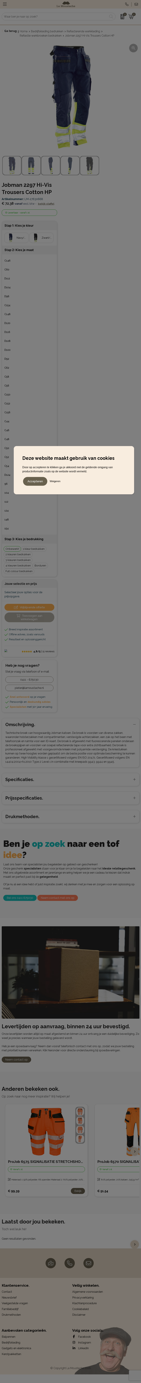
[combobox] (54, 17)
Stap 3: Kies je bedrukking (23, 539)
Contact (7, 1291)
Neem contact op (16, 1059)
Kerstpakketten (11, 1354)
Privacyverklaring (83, 1297)
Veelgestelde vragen (15, 1303)
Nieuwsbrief (9, 1297)
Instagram (84, 1342)
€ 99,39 (13, 1191)
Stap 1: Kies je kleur (19, 225)
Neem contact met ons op (57, 898)
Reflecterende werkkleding (83, 31)
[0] (121, 16)
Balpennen (8, 1336)
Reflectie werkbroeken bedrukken (41, 35)
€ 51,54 (102, 1191)
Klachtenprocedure (84, 1303)
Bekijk (78, 1191)
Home (24, 31)
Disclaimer (78, 1314)
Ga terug (10, 31)
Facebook (84, 1336)
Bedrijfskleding (11, 1342)
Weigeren (55, 481)
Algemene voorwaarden (87, 1291)
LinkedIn (83, 1348)
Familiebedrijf (10, 1309)
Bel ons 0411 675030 (20, 898)
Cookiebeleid (80, 1309)
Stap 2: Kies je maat (19, 250)
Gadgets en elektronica (16, 1348)
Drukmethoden (11, 1314)
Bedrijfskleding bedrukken (47, 31)
